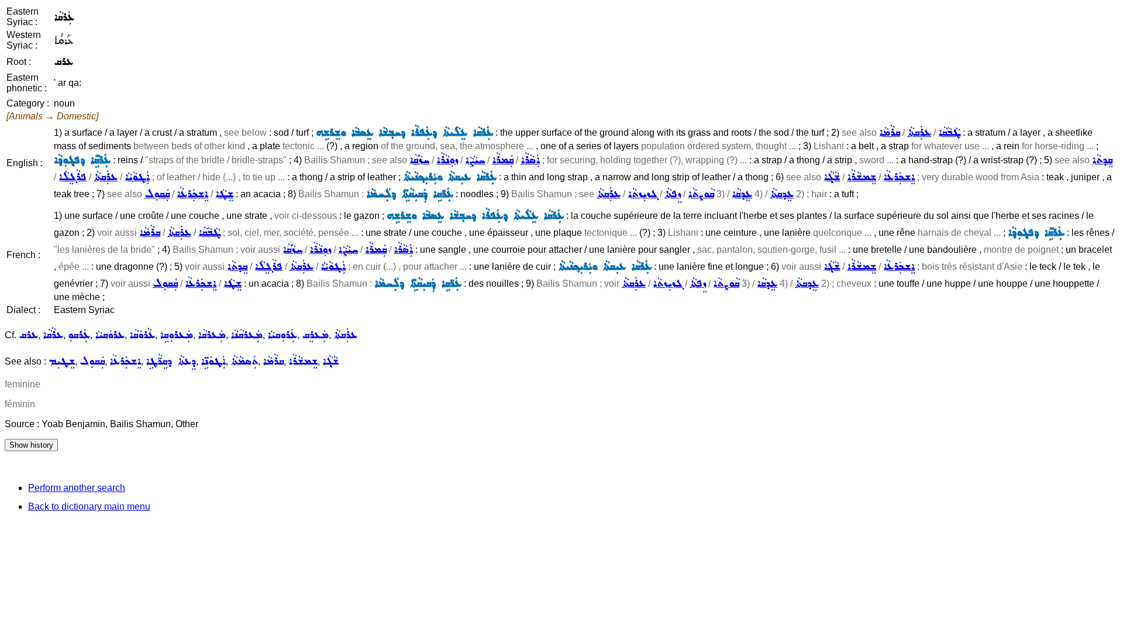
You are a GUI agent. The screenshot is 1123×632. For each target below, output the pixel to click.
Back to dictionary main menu (89, 506)
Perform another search (76, 488)
